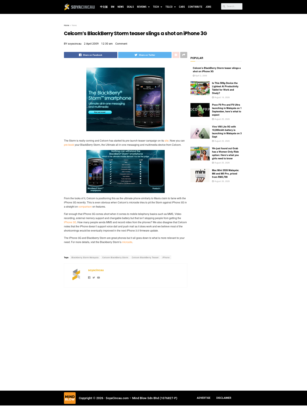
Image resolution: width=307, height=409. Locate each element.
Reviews (141, 6)
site (167, 140)
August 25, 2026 (222, 118)
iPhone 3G (70, 222)
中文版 (104, 6)
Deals (130, 6)
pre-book (69, 145)
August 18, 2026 (222, 97)
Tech (156, 6)
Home (66, 25)
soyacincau (96, 270)
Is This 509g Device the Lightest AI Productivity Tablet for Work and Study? (225, 88)
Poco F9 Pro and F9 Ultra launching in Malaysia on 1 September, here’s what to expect (227, 109)
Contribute (195, 6)
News (121, 6)
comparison (85, 206)
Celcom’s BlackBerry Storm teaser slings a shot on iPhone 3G (217, 69)
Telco (169, 6)
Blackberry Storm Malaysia (85, 257)
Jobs (208, 6)
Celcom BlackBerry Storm (115, 257)
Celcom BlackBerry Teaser (145, 257)
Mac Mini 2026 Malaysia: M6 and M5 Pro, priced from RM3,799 (225, 173)
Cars (182, 6)
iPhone (166, 257)
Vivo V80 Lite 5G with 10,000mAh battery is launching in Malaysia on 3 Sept (227, 131)
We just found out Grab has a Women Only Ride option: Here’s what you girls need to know (225, 153)
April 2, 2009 (201, 75)
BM (112, 6)
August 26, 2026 (222, 181)
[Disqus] (125, 338)
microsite (127, 242)
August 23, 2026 (222, 140)
